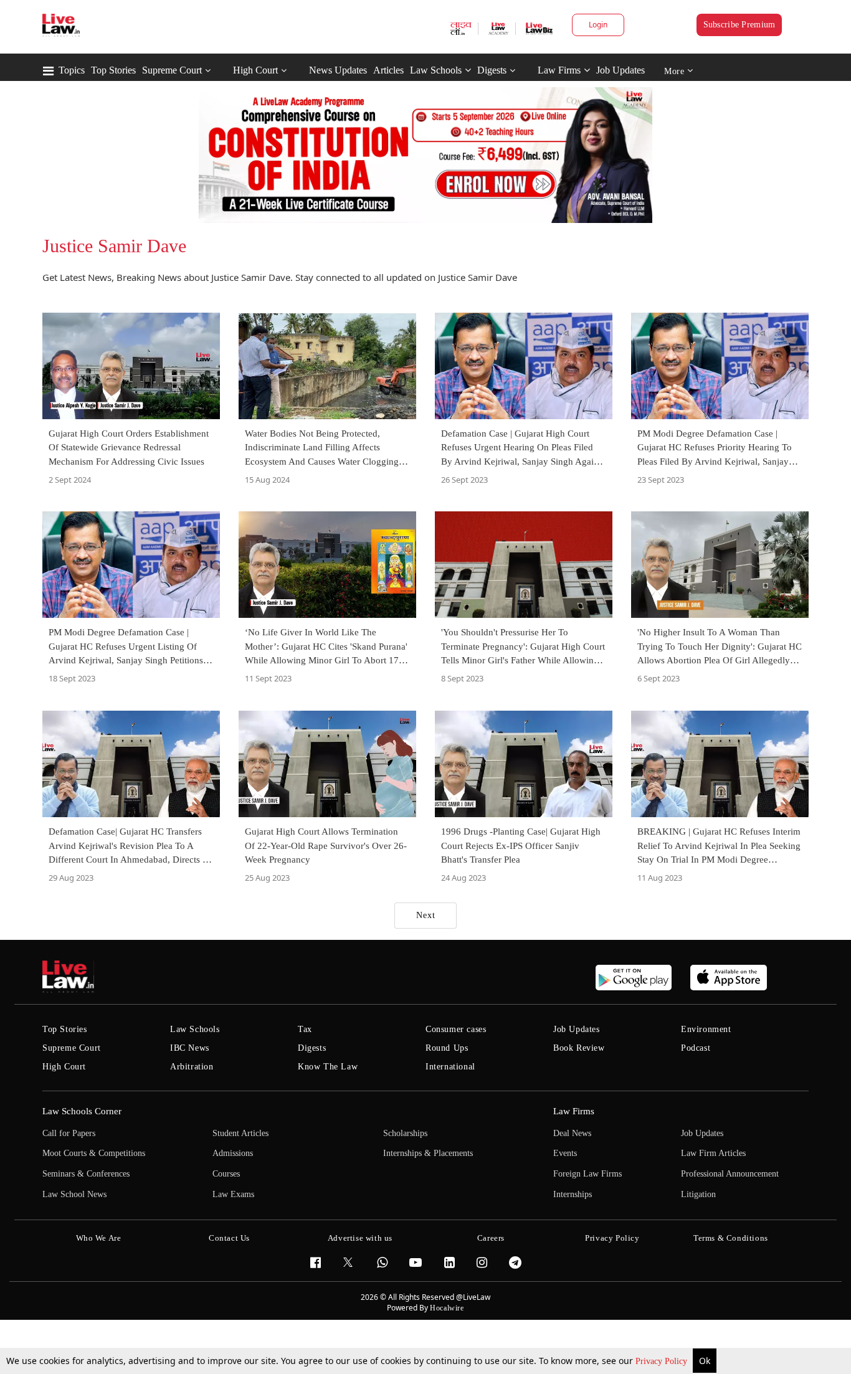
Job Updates (620, 70)
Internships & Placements (428, 1153)
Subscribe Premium (739, 24)
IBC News (189, 1048)
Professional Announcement (730, 1173)
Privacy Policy (662, 1361)
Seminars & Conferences (86, 1173)
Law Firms (559, 70)
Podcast (695, 1048)
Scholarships (405, 1133)
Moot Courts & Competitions (93, 1153)
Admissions (232, 1153)
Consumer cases (456, 1029)
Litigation (698, 1194)
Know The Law (328, 1066)
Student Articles (240, 1133)
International (450, 1066)
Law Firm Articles (713, 1153)
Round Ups (447, 1048)
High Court (255, 70)
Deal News (572, 1133)
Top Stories (113, 70)
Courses (226, 1173)
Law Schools (436, 70)
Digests (491, 70)
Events (565, 1153)
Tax (305, 1029)
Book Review (579, 1048)
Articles (388, 70)
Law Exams (233, 1194)
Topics (72, 70)
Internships (572, 1194)
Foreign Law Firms (587, 1173)
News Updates (338, 70)
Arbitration (192, 1066)
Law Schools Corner (81, 1111)
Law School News (74, 1194)
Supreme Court (172, 70)
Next (425, 915)
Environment (706, 1029)
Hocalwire (447, 1308)
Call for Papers (68, 1133)
